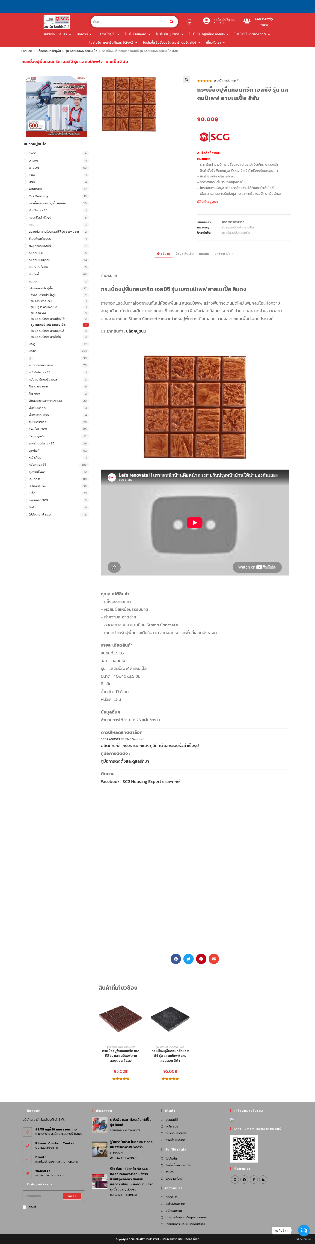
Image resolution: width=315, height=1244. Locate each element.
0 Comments (132, 1130)
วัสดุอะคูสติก (37, 436)
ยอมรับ (34, 1207)
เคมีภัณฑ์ (34, 479)
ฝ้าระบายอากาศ (38, 386)
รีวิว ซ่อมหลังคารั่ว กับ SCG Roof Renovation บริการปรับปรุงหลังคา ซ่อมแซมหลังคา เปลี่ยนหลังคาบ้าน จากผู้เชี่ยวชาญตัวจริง (131, 1179)
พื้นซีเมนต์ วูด (37, 408)
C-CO (32, 153)
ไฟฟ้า (32, 507)
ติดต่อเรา (172, 1197)
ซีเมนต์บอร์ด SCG (40, 239)
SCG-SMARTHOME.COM (144, 1239)
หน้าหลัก (26, 51)
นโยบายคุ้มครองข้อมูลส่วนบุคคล (186, 1217)
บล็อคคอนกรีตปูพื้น (49, 51)
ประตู (32, 344)
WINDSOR (35, 189)
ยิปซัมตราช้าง (37, 422)
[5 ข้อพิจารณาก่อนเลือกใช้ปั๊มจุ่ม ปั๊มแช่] (99, 1125)
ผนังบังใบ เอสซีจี (39, 372)
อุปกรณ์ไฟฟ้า (37, 472)
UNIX (32, 182)
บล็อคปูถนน (136, 331)
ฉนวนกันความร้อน (177, 1133)
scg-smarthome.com (50, 1175)
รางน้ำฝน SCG (38, 429)
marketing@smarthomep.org (56, 1161)
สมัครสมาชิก (174, 1210)
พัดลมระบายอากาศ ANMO (45, 401)
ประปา (32, 351)
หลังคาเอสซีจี (37, 464)
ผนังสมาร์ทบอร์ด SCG (43, 379)
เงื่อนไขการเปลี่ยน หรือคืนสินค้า (185, 1224)
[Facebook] (244, 1179)
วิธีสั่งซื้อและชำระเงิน (178, 1165)
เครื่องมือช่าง (37, 486)
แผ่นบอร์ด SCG (38, 500)
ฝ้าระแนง (34, 393)
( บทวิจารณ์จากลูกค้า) (227, 80)
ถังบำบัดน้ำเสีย (38, 267)
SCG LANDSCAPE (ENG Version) (122, 739)
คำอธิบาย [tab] (163, 254)
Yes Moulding (38, 196)
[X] (235, 1179)
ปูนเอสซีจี (172, 1120)
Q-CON (34, 167)
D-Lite (33, 160)
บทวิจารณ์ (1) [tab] (223, 254)
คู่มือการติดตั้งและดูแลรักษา (125, 761)
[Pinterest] (254, 1179)
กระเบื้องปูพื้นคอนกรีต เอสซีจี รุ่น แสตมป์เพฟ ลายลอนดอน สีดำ (170, 1056)
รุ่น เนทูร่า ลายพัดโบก (44, 307)
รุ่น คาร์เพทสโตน (41, 301)
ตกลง (72, 1196)
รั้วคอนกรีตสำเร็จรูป (43, 295)
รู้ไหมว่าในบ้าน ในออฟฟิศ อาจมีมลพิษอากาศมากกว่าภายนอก (131, 1147)
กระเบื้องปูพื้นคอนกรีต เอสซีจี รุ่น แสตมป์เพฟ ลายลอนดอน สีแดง (121, 1056)
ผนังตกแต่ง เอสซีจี (41, 365)
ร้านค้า (170, 1172)
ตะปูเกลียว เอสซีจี (40, 246)
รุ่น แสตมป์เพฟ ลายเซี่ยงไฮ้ (48, 319)
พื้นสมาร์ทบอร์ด (39, 415)
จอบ (31, 224)
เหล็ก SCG (172, 1126)
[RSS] (263, 1179)
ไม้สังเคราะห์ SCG (40, 514)
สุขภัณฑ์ (34, 450)
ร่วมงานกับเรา (174, 1178)
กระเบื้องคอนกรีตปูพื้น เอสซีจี (47, 203)
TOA (32, 175)
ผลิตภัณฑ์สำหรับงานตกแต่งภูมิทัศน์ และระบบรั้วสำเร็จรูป (150, 745)
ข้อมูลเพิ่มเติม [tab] (184, 254)
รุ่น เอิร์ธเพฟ (38, 313)
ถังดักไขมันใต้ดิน (39, 260)
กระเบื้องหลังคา (175, 1140)
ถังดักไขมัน (36, 253)
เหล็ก (32, 493)
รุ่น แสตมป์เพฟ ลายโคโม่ (46, 337)
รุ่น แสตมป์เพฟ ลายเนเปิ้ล (81, 51)
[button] (186, 79)
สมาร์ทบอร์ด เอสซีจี (41, 443)
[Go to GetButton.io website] (304, 1239)
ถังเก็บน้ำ (34, 274)
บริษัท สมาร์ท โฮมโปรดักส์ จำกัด (180, 1239)
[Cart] (189, 21)
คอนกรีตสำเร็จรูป (40, 217)
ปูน (31, 358)
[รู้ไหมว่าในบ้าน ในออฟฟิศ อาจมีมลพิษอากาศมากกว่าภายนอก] (99, 1149)
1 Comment (131, 1158)
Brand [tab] (204, 254)
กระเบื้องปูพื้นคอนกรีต (236, 233)
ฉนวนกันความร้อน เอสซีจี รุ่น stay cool (54, 231)
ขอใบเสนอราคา (175, 1204)
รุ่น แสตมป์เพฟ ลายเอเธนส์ (47, 331)
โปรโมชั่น (171, 1158)
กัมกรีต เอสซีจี (38, 210)
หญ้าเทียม (35, 457)
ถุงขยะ (33, 281)
